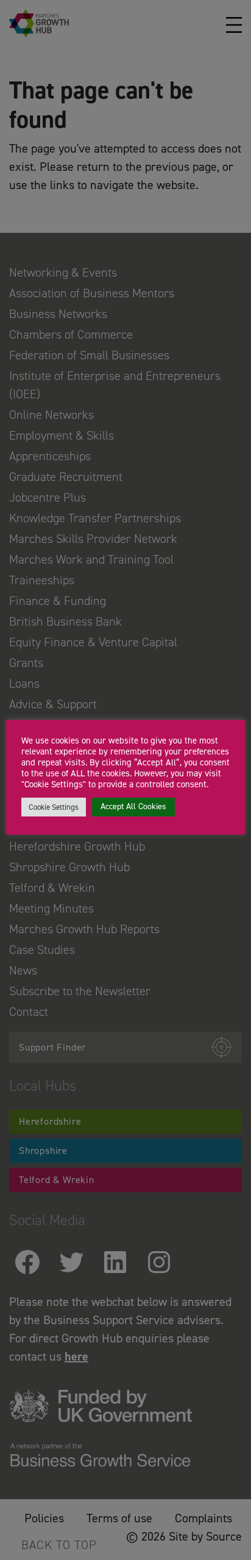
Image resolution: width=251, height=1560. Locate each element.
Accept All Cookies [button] (133, 806)
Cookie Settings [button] (54, 807)
